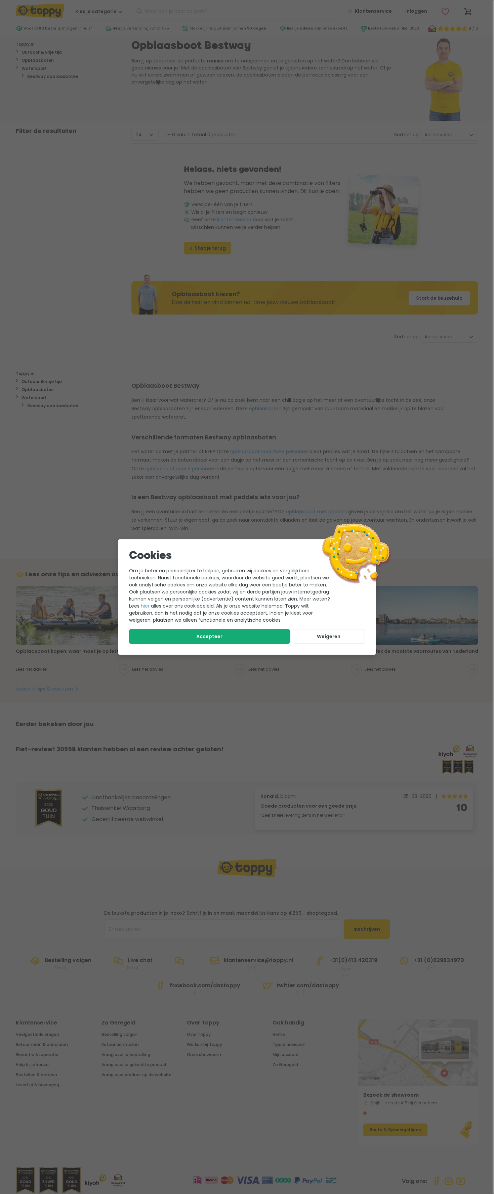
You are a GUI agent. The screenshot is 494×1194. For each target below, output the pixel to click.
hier (145, 606)
